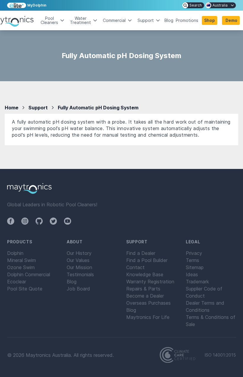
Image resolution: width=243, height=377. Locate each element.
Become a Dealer (145, 296)
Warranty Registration (150, 282)
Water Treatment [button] (80, 20)
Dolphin (15, 253)
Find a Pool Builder (146, 260)
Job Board (78, 289)
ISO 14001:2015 (220, 355)
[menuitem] (193, 5)
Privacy (194, 253)
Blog (168, 20)
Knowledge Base (144, 274)
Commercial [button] (114, 20)
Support (38, 107)
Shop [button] (209, 20)
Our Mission (79, 267)
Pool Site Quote (24, 289)
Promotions (187, 20)
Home (11, 107)
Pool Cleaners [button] (49, 20)
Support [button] (146, 20)
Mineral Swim (21, 260)
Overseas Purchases (148, 303)
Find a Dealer (140, 253)
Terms (192, 260)
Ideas (192, 274)
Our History (79, 253)
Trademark (197, 282)
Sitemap (195, 267)
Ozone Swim (21, 267)
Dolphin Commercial (28, 274)
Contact (135, 267)
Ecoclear (16, 282)
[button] (231, 20)
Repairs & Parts (143, 289)
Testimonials (80, 274)
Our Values (78, 260)
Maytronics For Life (148, 317)
